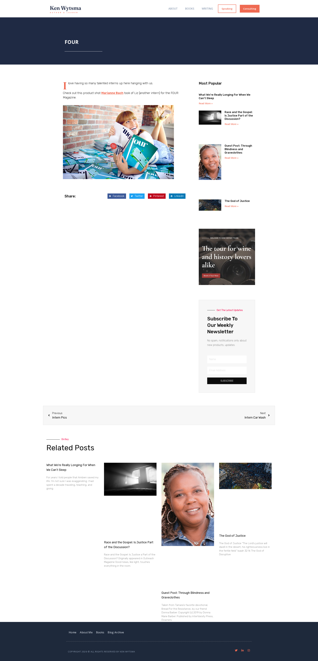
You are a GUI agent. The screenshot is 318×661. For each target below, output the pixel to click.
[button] (116, 196)
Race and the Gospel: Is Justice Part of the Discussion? (239, 116)
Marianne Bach (112, 93)
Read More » (206, 103)
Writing (207, 8)
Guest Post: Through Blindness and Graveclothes (238, 149)
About (173, 8)
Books (189, 8)
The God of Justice (237, 201)
